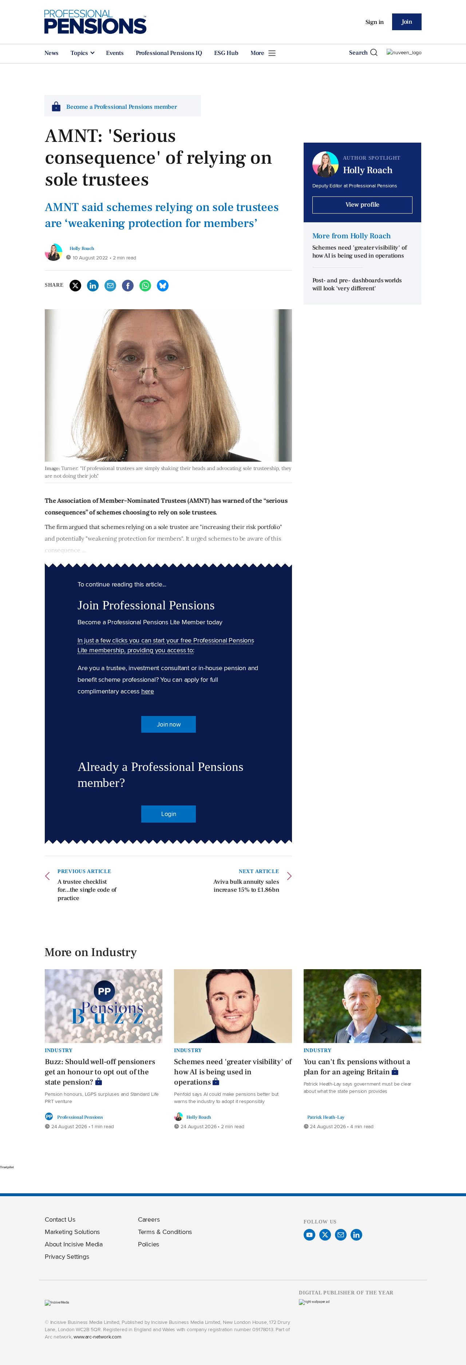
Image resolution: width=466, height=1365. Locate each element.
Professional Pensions (80, 1117)
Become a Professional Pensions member (121, 107)
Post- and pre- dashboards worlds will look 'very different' (357, 284)
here (147, 691)
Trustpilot (7, 1167)
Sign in (375, 22)
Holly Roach (82, 248)
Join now (168, 724)
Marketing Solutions (72, 1231)
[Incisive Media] (57, 1302)
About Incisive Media (74, 1244)
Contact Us (60, 1219)
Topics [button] (80, 53)
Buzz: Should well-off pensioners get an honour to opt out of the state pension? (100, 1072)
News (51, 53)
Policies (148, 1244)
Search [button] (358, 53)
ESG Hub (226, 53)
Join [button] (407, 22)
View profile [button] (362, 204)
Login (168, 813)
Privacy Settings (67, 1256)
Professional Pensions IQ (169, 53)
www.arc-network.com (97, 1336)
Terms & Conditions (165, 1231)
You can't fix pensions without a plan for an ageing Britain (357, 1067)
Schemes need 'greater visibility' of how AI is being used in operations (359, 252)
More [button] (258, 53)
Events (115, 53)
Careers (149, 1219)
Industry (59, 1050)
